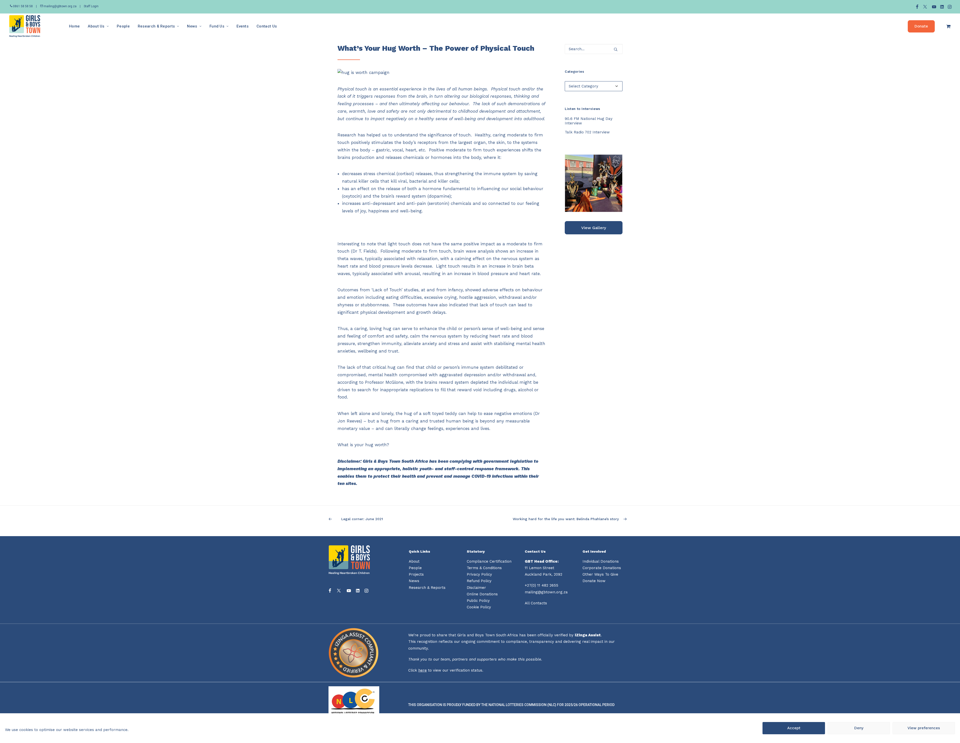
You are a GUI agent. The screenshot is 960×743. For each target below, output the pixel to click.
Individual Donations (600, 561)
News (192, 26)
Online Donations (482, 594)
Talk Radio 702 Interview (587, 132)
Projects (416, 574)
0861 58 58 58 (23, 6)
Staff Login (91, 6)
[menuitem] (917, 6)
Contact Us (266, 26)
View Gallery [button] (593, 227)
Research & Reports (156, 26)
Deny (859, 728)
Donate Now (594, 581)
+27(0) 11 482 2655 (541, 585)
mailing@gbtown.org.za (59, 6)
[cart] (948, 26)
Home (74, 26)
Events (242, 26)
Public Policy (478, 600)
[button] (917, 6)
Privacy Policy (479, 574)
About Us (96, 26)
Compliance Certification (489, 561)
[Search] (593, 49)
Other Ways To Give (600, 574)
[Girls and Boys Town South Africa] (24, 26)
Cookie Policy (479, 607)
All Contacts (536, 603)
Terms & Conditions (484, 568)
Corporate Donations (601, 568)
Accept (793, 728)
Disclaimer (476, 587)
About (414, 561)
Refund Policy (479, 581)
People (123, 26)
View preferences (924, 728)
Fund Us (217, 26)
